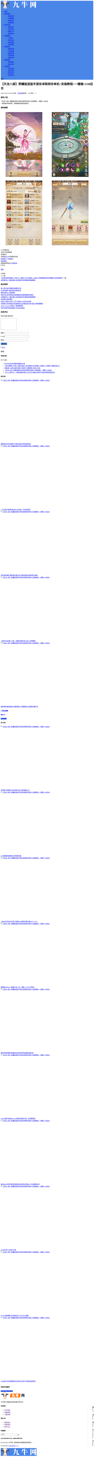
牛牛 (2, 269)
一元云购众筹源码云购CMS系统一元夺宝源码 (15, 509)
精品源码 (11, 16)
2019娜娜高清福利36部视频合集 (11, 856)
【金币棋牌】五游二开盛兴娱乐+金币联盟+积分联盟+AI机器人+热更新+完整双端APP (32, 366)
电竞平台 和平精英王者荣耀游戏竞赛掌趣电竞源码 (17, 295)
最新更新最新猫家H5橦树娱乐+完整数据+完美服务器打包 (19, 706)
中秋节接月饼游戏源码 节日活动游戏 (13, 308)
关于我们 (7, 1410)
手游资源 (11, 51)
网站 (2, 340)
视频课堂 (7, 35)
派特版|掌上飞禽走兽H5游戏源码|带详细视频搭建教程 (18, 280)
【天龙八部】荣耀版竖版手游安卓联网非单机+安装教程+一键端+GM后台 (28, 370)
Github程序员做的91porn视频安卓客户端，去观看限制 (18, 1118)
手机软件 (11, 29)
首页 (5, 11)
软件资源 (7, 25)
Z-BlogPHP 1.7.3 (13, 1446)
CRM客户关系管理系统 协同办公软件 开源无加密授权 (18, 1381)
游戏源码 (4, 261)
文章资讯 (7, 66)
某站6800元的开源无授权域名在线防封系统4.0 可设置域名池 (20, 1184)
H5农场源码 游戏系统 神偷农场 (11, 290)
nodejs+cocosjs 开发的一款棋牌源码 (12, 306)
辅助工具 (11, 31)
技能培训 (11, 40)
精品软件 (11, 27)
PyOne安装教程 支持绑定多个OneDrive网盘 (15, 1315)
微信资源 (7, 60)
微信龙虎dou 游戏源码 (8, 292)
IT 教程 (10, 38)
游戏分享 (11, 57)
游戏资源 (7, 46)
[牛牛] (3, 347)
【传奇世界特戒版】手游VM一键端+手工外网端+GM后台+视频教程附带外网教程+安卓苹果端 (31, 278)
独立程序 (11, 64)
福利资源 (11, 71)
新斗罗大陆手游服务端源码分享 (11, 288)
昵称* (2, 333)
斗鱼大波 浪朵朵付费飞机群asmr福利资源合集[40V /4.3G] (19, 921)
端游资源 (11, 53)
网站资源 (7, 14)
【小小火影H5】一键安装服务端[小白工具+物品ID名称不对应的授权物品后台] (29, 372)
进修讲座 (11, 42)
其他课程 (11, 44)
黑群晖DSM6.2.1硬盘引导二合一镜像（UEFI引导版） (18, 987)
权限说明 (7, 1424)
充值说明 (7, 1412)
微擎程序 (11, 62)
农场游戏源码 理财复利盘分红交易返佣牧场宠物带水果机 (19, 575)
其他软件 (11, 33)
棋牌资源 (11, 49)
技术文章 (11, 75)
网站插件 (11, 20)
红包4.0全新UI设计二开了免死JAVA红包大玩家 (16, 301)
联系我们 (10, 1391)
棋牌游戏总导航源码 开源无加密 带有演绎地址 (16, 444)
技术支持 (4, 1391)
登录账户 (4, 259)
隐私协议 (7, 1422)
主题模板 (11, 18)
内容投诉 (14, 263)
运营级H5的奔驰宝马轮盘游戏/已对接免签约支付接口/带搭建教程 (22, 303)
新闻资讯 (11, 73)
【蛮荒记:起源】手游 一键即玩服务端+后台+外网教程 (18, 641)
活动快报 (11, 68)
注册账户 (10, 259)
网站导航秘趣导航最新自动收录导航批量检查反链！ (18, 1053)
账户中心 (7, 1427)
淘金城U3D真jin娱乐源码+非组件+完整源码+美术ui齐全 (22, 368)
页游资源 (11, 55)
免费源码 (11, 22)
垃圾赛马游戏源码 (6, 299)
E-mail (3, 336)
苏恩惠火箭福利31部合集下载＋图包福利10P (15, 790)
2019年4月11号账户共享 (8, 1250)
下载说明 (7, 1414)
